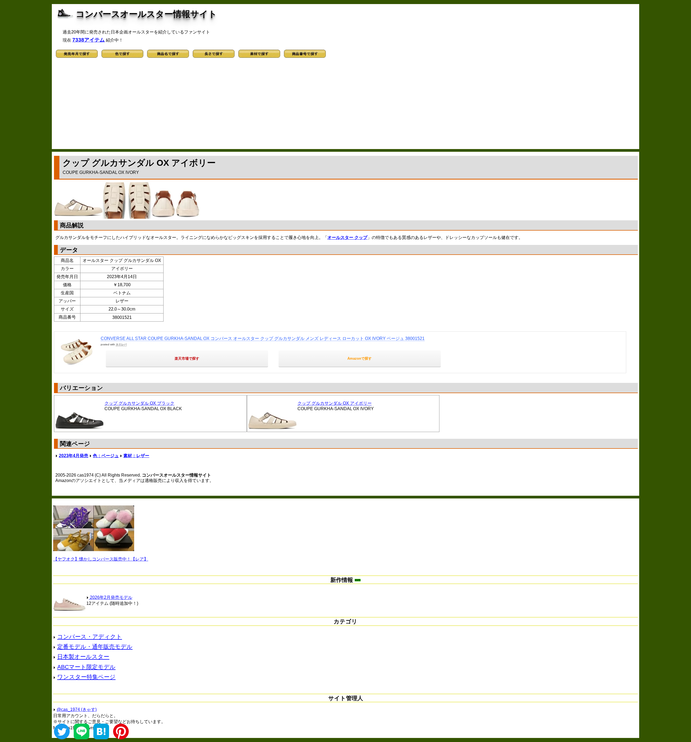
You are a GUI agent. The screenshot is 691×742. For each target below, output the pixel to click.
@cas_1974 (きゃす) (77, 709)
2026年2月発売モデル (110, 597)
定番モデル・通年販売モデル (95, 646)
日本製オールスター (83, 656)
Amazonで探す (359, 358)
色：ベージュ (106, 455)
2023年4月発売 (73, 455)
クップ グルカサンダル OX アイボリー (334, 403)
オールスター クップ (347, 237)
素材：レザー (136, 455)
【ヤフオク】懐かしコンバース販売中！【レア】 (100, 559)
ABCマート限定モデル (86, 667)
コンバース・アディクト (89, 636)
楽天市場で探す (187, 358)
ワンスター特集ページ (86, 677)
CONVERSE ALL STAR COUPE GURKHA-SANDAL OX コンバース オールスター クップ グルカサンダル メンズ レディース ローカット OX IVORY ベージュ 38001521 (263, 338)
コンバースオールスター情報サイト (146, 14)
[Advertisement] (345, 106)
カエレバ (121, 344)
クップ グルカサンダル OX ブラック (139, 403)
